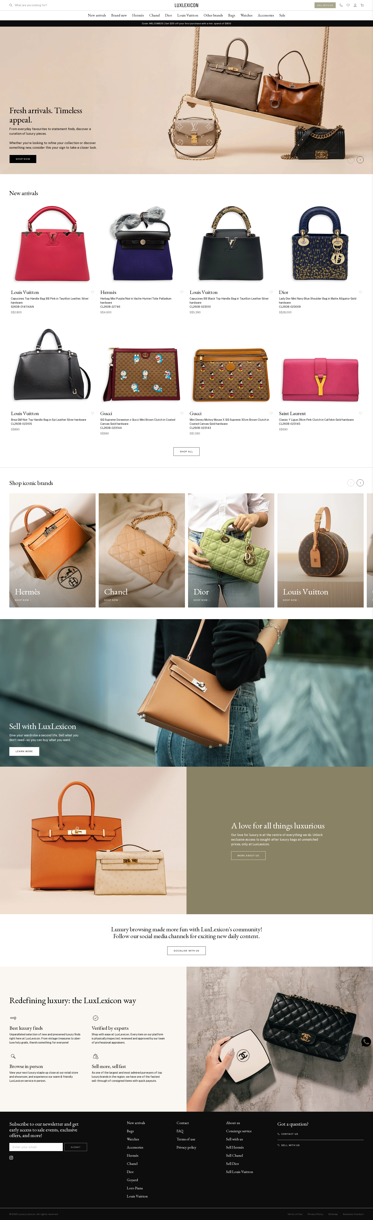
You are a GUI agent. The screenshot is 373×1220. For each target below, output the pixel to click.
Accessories (135, 1147)
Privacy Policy (315, 1214)
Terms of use (186, 1139)
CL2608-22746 (110, 306)
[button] (350, 159)
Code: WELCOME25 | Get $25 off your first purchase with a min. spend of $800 (186, 23)
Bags (130, 1131)
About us (233, 1122)
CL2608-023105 (21, 423)
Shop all (186, 451)
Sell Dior (232, 1163)
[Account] (355, 5)
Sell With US (325, 5)
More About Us (248, 855)
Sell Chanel (234, 1155)
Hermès (132, 1155)
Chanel (132, 1163)
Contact (183, 1122)
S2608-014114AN (22, 306)
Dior (130, 1171)
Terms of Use (295, 1214)
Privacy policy (186, 1147)
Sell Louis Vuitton (239, 1171)
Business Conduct (353, 1214)
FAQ (180, 1131)
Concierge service (239, 1131)
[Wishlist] (348, 5)
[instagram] (11, 1158)
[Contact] (341, 5)
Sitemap (333, 1214)
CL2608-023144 (111, 427)
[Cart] (362, 5)
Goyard (132, 1179)
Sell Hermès (234, 1147)
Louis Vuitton (137, 1196)
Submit (76, 1147)
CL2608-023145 (289, 423)
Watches (133, 1139)
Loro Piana (135, 1188)
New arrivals (136, 1122)
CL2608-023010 (200, 306)
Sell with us (234, 1139)
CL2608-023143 (200, 427)
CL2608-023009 (290, 306)
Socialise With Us (187, 950)
